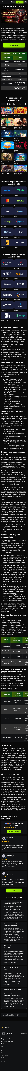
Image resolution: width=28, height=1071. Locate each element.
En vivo (10, 104)
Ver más (14, 890)
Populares (3, 104)
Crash (16, 104)
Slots (23, 104)
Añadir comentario (14, 831)
